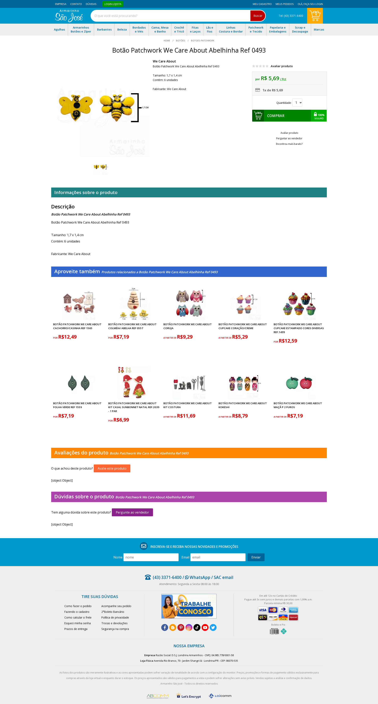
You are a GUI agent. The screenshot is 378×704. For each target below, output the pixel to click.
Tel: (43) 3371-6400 (291, 16)
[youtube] (205, 627)
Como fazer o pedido (78, 606)
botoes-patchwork (202, 40)
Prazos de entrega (75, 629)
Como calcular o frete (78, 617)
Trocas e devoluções (114, 623)
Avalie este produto (112, 468)
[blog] (172, 627)
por (55, 337)
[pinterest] (180, 627)
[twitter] (213, 627)
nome (117, 557)
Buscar (257, 16)
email (185, 557)
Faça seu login (313, 4)
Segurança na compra (115, 629)
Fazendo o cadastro (76, 612)
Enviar (256, 557)
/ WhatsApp (196, 577)
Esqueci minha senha (77, 623)
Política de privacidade (115, 617)
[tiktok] (197, 627)
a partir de (170, 337)
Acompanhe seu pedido (116, 606)
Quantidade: (284, 103)
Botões (180, 40)
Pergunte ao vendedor (132, 512)
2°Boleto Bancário (112, 612)
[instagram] (188, 627)
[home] (68, 21)
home (167, 40)
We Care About (164, 61)
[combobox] (178, 16)
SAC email (223, 577)
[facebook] (164, 627)
